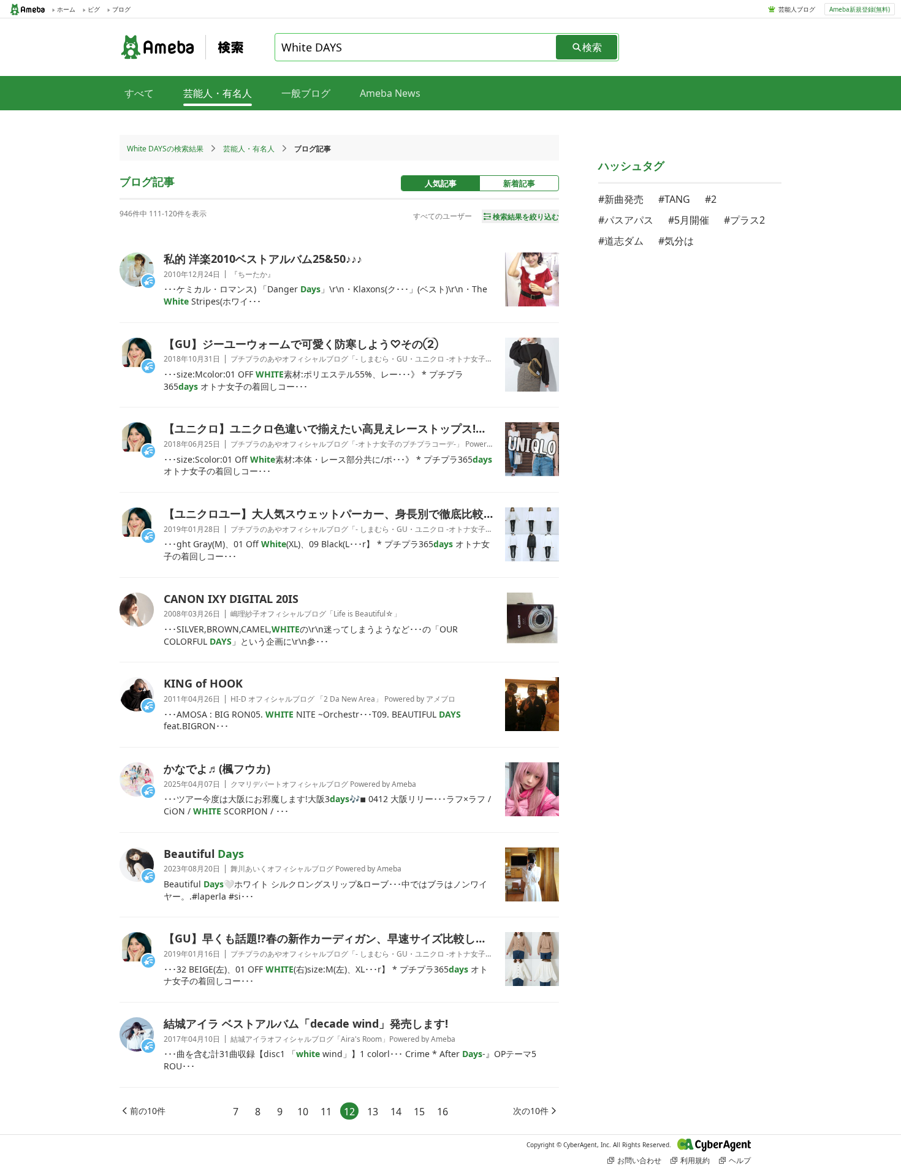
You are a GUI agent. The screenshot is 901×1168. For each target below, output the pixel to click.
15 (419, 1111)
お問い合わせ (639, 1160)
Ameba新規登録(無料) (859, 9)
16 (442, 1111)
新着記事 (519, 183)
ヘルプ (740, 1160)
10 (302, 1111)
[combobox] (416, 47)
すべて (139, 93)
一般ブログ (305, 93)
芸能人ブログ (796, 9)
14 (395, 1111)
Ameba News (390, 93)
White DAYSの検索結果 (165, 148)
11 (326, 1111)
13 (372, 1111)
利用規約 (695, 1160)
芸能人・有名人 (249, 148)
